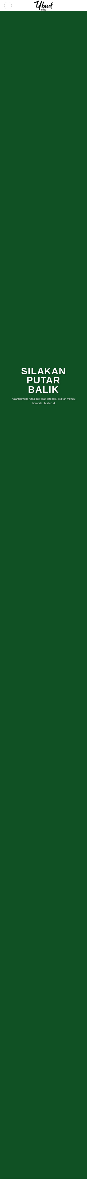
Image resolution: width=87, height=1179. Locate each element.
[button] (8, 5)
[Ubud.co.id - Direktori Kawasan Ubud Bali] (43, 5)
